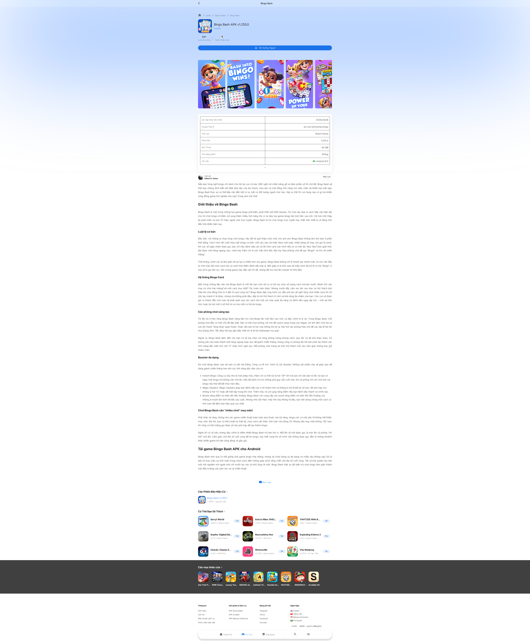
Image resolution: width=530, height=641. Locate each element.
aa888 (302, 626)
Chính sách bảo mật (206, 622)
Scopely (217, 28)
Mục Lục (327, 177)
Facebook (264, 618)
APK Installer (234, 614)
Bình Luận (266, 482)
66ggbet (318, 626)
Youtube (263, 622)
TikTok (262, 614)
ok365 (294, 626)
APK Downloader (236, 611)
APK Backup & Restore (238, 618)
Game (208, 15)
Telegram (263, 611)
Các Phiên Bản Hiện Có (213, 492)
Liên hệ (201, 614)
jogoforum (311, 626)
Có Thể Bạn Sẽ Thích (212, 511)
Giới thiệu (202, 611)
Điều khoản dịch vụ (206, 618)
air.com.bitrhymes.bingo (316, 126)
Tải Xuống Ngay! (265, 48)
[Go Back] (199, 3)
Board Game (220, 15)
